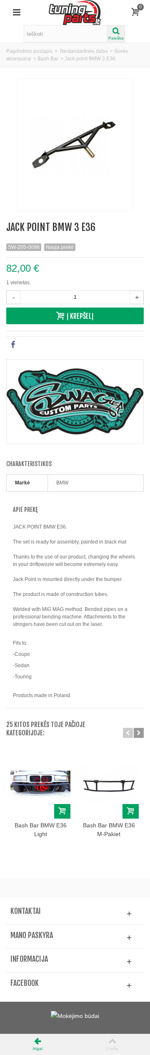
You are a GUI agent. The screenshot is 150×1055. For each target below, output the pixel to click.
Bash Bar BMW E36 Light (41, 829)
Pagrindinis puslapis (29, 51)
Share (26, 344)
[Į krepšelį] (62, 811)
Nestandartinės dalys (84, 51)
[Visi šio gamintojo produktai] (75, 401)
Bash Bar (48, 59)
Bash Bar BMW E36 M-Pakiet (109, 829)
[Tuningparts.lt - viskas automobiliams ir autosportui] (75, 12)
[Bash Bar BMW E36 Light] (40, 784)
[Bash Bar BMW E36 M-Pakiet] (109, 784)
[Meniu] (16, 12)
